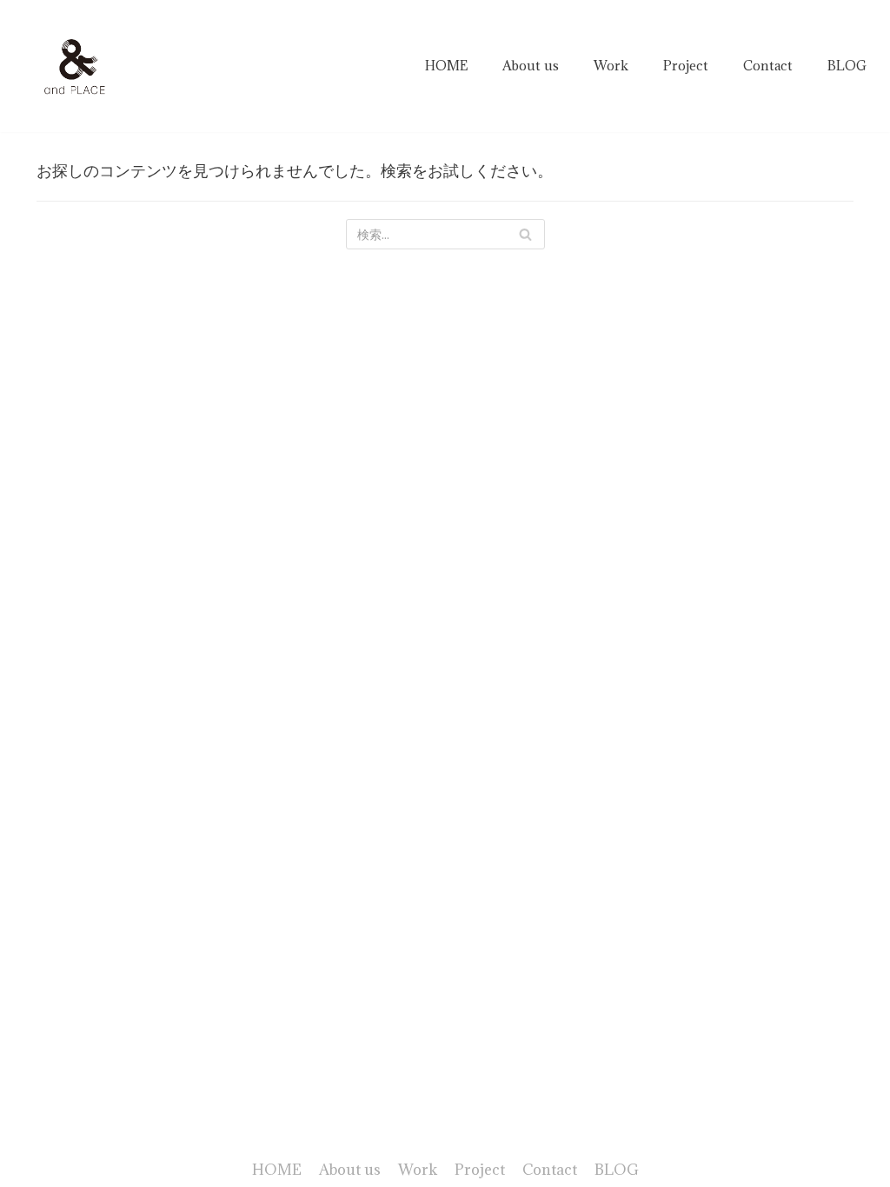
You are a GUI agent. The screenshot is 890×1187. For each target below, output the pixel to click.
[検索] (525, 234)
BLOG (847, 65)
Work (611, 65)
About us (530, 65)
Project (685, 65)
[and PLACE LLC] (75, 66)
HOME (446, 65)
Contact (768, 65)
